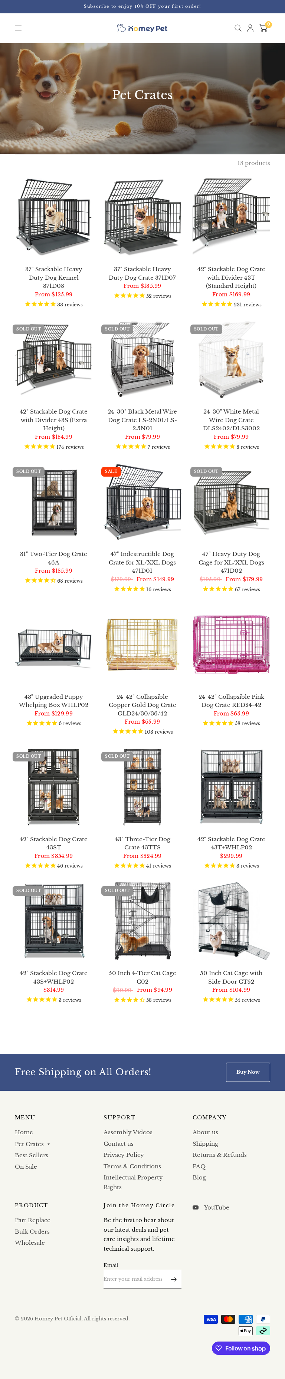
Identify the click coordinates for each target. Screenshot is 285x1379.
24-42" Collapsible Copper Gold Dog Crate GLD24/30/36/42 (142, 705)
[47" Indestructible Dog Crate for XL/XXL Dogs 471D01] (142, 502)
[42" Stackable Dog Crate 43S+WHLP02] (53, 921)
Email (111, 1265)
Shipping (205, 1143)
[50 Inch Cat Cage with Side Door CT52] (231, 921)
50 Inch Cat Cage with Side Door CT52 (231, 977)
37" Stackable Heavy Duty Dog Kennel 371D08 (53, 277)
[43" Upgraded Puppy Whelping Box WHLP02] (53, 644)
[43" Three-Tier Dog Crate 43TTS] (142, 787)
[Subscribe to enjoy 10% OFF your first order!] (142, 6)
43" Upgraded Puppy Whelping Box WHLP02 (53, 701)
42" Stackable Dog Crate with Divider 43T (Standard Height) (231, 277)
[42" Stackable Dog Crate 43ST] (53, 787)
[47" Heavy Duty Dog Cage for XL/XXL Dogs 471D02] (231, 502)
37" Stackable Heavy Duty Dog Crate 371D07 (142, 273)
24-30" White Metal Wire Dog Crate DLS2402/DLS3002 (231, 420)
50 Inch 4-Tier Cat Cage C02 (142, 977)
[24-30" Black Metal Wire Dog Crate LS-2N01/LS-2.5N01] (142, 359)
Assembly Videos (128, 1132)
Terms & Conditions (132, 1166)
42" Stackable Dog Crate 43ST (54, 843)
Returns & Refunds (220, 1154)
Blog (199, 1177)
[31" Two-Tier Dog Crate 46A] (53, 502)
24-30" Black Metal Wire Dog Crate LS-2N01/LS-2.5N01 (142, 420)
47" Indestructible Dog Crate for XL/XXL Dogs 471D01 (142, 562)
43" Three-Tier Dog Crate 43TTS (142, 843)
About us (205, 1132)
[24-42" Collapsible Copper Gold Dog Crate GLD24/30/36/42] (142, 644)
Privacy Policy (124, 1154)
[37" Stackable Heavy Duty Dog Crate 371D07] (142, 217)
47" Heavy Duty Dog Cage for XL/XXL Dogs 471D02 (231, 562)
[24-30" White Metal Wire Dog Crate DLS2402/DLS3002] (231, 359)
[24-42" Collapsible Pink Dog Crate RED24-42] (231, 644)
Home (24, 1132)
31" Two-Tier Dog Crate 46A (53, 558)
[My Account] (250, 28)
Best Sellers (31, 1155)
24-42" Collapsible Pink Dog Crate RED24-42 (231, 701)
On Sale (26, 1166)
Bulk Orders (32, 1231)
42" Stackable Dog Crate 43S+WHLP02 (54, 977)
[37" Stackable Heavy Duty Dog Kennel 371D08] (53, 217)
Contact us (119, 1143)
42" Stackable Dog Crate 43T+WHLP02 (231, 843)
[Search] (238, 28)
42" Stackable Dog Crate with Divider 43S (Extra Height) (54, 420)
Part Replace (32, 1220)
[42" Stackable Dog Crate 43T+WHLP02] (231, 787)
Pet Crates (29, 1144)
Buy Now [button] (248, 1072)
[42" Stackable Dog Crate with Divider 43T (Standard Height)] (231, 217)
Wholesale (30, 1242)
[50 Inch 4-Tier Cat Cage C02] (142, 921)
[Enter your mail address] (174, 1279)
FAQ (199, 1166)
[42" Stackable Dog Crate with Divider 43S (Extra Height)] (53, 359)
